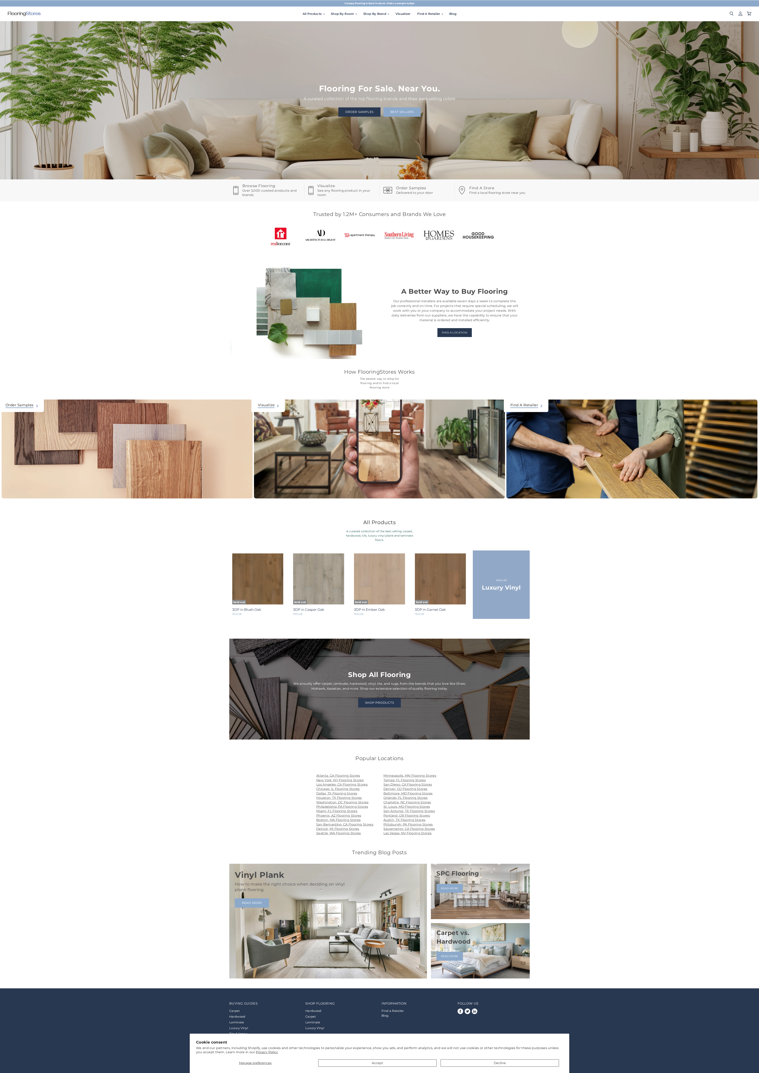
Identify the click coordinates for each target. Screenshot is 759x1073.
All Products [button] (313, 14)
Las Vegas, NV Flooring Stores (407, 833)
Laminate (236, 1022)
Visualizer (403, 14)
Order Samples (359, 112)
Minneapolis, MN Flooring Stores (409, 776)
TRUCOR (237, 614)
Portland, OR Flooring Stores (406, 815)
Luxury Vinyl (238, 1028)
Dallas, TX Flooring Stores (336, 793)
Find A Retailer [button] (429, 14)
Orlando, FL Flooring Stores (405, 798)
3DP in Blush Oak (246, 610)
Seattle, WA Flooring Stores (338, 833)
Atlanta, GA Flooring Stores (338, 776)
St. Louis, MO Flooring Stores (406, 807)
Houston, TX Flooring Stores (339, 798)
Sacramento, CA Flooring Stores (409, 829)
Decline (500, 1063)
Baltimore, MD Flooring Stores (407, 793)
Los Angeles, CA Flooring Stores (342, 784)
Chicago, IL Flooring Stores (338, 789)
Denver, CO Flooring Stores (405, 789)
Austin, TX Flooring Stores (404, 820)
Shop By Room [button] (343, 14)
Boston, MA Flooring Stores (338, 820)
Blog (452, 14)
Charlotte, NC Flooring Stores (407, 802)
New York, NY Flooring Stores (340, 780)
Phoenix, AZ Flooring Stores (338, 815)
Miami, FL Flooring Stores (336, 811)
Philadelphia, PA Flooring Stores (342, 807)
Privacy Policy (267, 1052)
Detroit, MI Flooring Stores (337, 829)
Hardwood (237, 1016)
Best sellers (402, 112)
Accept (377, 1063)
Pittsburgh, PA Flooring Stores (408, 824)
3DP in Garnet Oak (430, 610)
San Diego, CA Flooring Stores (407, 784)
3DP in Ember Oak (369, 610)
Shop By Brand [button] (375, 14)
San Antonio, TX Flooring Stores (409, 811)
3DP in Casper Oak (308, 610)
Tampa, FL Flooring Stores (404, 780)
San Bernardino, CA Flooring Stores (344, 824)
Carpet (234, 1011)
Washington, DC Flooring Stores (342, 802)
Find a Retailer (392, 1011)
